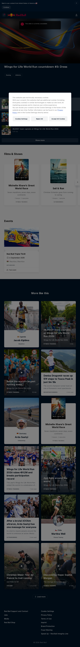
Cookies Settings (21, 119)
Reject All (39, 119)
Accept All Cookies (58, 119)
